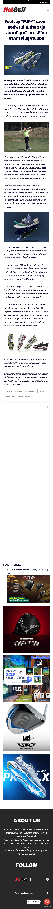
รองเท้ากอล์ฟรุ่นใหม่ (25, 396)
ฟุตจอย (42, 391)
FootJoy (18, 391)
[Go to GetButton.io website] (47, 906)
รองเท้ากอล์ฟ (10, 396)
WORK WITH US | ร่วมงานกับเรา (28, 1)
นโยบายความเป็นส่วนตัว (44, 2)
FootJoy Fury (30, 391)
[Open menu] (47, 10)
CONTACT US (45, 1)
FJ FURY (8, 391)
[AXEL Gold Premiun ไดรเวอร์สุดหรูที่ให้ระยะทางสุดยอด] (28, 589)
